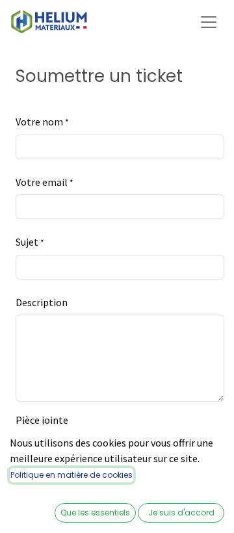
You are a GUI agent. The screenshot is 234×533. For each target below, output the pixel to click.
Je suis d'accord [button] (181, 512)
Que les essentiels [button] (95, 512)
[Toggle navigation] (208, 21)
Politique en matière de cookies (71, 474)
